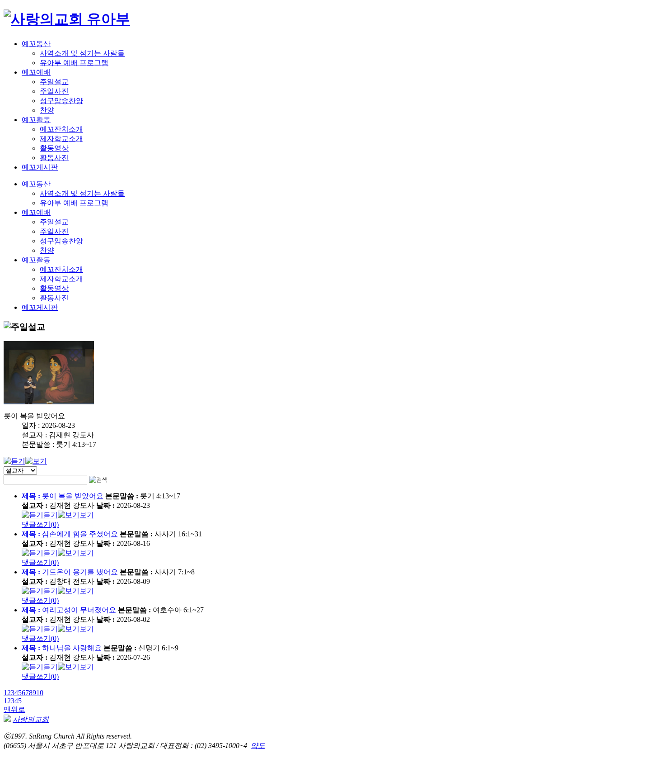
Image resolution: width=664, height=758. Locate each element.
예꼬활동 (36, 119)
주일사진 (54, 91)
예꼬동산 (36, 43)
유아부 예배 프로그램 (74, 62)
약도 (258, 745)
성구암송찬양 (61, 100)
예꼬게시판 (40, 167)
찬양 (47, 110)
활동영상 (54, 148)
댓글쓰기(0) (40, 524)
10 (39, 692)
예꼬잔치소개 (61, 129)
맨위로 (14, 709)
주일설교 (54, 81)
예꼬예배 (36, 72)
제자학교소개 (61, 138)
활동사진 (54, 157)
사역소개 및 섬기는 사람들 (82, 53)
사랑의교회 (31, 719)
